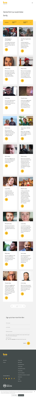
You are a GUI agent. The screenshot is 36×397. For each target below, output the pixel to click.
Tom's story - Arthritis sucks (25, 128)
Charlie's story (24, 98)
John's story (7, 156)
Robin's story (24, 156)
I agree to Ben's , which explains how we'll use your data (17, 339)
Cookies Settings (14, 395)
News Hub (19, 381)
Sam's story (23, 253)
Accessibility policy (21, 364)
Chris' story (7, 98)
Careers (4, 362)
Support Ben (20, 360)
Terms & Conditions (21, 372)
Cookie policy (20, 366)
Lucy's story (7, 188)
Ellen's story (7, 68)
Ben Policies (20, 362)
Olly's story (7, 253)
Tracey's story (8, 283)
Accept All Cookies (21, 395)
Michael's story (8, 223)
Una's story (23, 283)
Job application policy (21, 368)
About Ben (5, 360)
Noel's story (7, 128)
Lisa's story (23, 223)
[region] (18, 393)
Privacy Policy (13, 339)
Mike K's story (24, 188)
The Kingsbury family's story (8, 39)
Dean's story (23, 68)
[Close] (34, 392)
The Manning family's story (26, 39)
